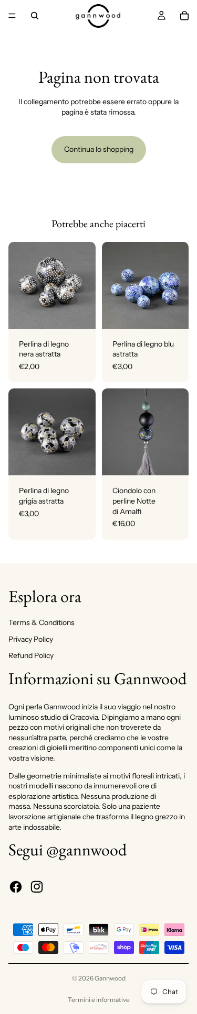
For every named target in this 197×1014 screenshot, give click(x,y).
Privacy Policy (30, 639)
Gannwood (110, 978)
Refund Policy (31, 655)
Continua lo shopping (98, 149)
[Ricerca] (34, 15)
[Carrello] (184, 15)
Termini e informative (99, 1000)
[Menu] (12, 16)
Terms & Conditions (41, 622)
